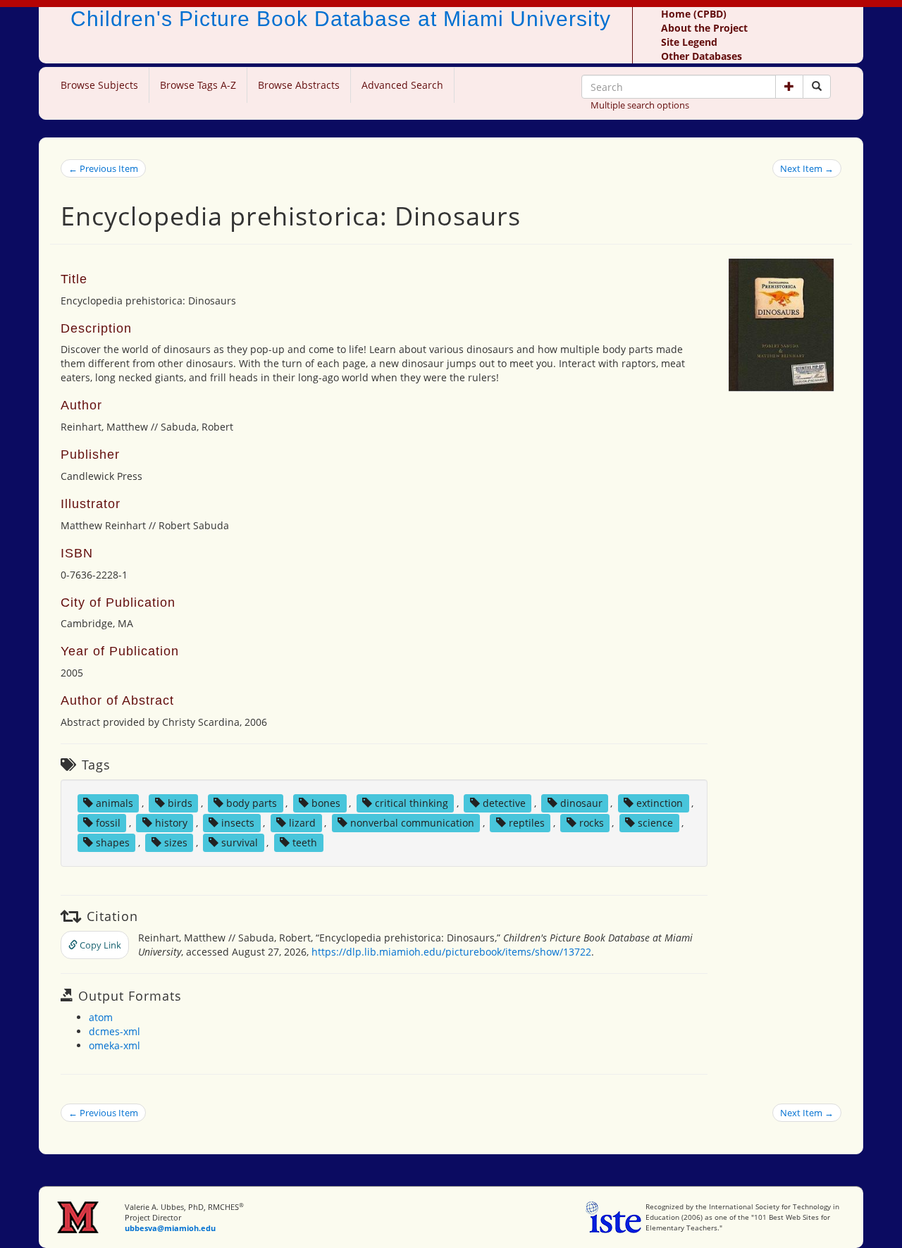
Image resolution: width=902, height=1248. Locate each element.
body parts (251, 803)
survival (239, 842)
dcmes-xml (114, 1031)
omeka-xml (114, 1045)
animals (114, 803)
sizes (175, 842)
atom (101, 1017)
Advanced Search (402, 85)
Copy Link (99, 945)
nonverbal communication (412, 822)
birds (180, 803)
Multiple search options (640, 105)
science (655, 822)
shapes (113, 842)
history (171, 822)
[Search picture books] (817, 87)
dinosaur (581, 803)
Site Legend (689, 42)
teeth (304, 842)
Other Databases (701, 56)
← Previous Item (103, 168)
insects (237, 822)
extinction (659, 803)
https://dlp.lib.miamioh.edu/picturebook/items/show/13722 (451, 951)
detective (504, 803)
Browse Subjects (99, 85)
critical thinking (411, 803)
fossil (108, 822)
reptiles (527, 822)
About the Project (704, 28)
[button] (789, 87)
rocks (591, 822)
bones (325, 803)
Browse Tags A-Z (198, 85)
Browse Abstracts (299, 85)
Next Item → (807, 168)
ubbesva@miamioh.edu (170, 1228)
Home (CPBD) (694, 13)
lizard (302, 822)
